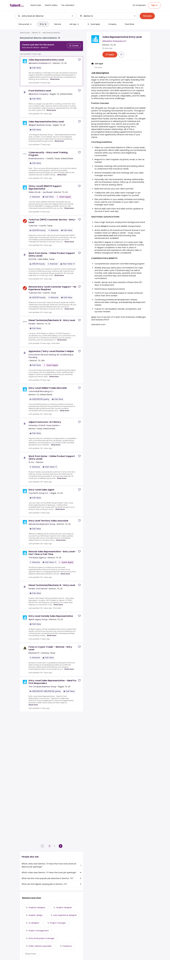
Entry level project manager (41, 938)
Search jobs (25, 33)
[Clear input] (72, 15)
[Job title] (43, 15)
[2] (60, 846)
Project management (39, 930)
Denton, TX (36, 33)
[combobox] (45, 15)
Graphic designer (64, 907)
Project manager (58, 923)
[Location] (105, 15)
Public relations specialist (40, 946)
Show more (54, 79)
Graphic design (35, 915)
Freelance (67, 946)
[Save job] (79, 60)
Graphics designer (37, 907)
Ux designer (34, 923)
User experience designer (65, 915)
